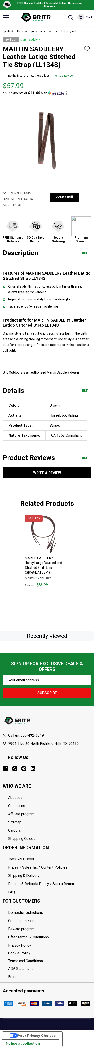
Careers (14, 830)
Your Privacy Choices (37, 1035)
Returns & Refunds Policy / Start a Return (41, 884)
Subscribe (47, 693)
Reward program (21, 929)
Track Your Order (21, 859)
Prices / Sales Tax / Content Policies (38, 867)
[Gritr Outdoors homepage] (38, 17)
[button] (35, 93)
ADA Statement (20, 968)
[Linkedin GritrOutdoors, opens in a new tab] (33, 768)
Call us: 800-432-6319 (26, 735)
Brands (13, 977)
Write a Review (64, 75)
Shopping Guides (21, 838)
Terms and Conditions (49, 961)
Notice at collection (23, 1043)
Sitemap (14, 822)
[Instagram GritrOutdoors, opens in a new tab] (15, 768)
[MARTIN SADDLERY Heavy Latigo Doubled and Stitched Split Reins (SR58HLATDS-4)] (44, 534)
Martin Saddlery (30, 39)
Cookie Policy (49, 953)
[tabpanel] (44, 561)
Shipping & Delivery (23, 875)
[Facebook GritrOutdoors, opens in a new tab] (5, 768)
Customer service (22, 921)
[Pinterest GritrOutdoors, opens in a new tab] (24, 768)
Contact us (16, 806)
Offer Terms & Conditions (28, 937)
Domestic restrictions (25, 912)
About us (15, 797)
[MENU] (6, 18)
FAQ (11, 892)
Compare (63, 197)
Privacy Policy (49, 945)
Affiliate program (21, 814)
